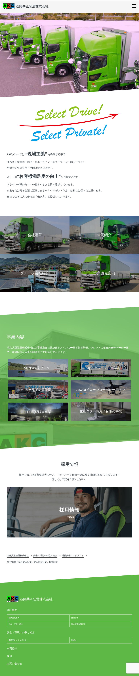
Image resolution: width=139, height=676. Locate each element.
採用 (9, 656)
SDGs (73, 640)
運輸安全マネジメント (18, 640)
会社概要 (12, 610)
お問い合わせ (14, 663)
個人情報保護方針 (78, 624)
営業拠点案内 (14, 618)
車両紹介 (12, 648)
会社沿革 (74, 618)
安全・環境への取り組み (21, 632)
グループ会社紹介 (16, 624)
